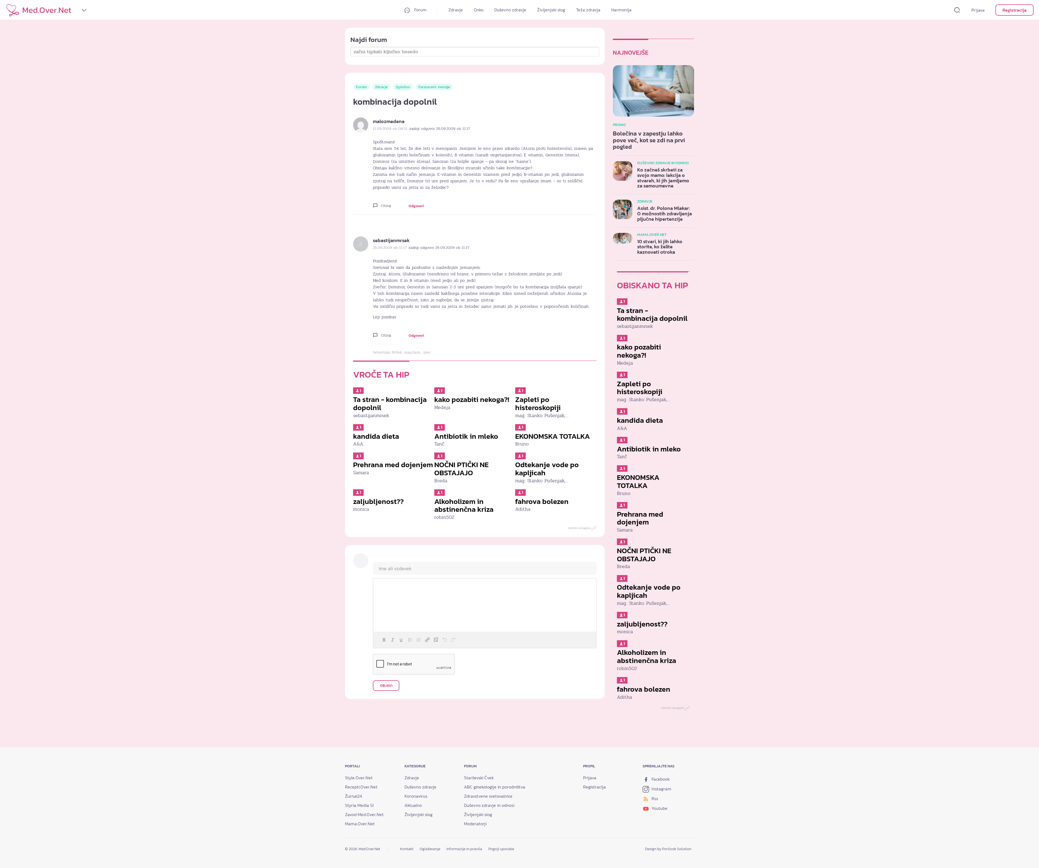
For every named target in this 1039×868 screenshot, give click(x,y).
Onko (479, 9)
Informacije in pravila (464, 849)
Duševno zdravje (510, 9)
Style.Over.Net (359, 777)
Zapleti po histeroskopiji (538, 403)
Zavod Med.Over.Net (364, 814)
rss (654, 798)
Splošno (403, 87)
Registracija (1014, 10)
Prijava (978, 10)
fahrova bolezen (541, 501)
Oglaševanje (430, 849)
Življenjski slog (551, 9)
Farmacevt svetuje (434, 87)
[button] (384, 639)
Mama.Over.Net (360, 823)
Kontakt (406, 849)
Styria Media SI (359, 805)
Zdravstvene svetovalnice (488, 796)
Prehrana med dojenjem (393, 464)
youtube (659, 808)
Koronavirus (416, 796)
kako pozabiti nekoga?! (471, 399)
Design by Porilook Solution (668, 849)
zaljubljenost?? (378, 501)
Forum (419, 9)
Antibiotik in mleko (466, 436)
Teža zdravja (588, 9)
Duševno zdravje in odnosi (489, 805)
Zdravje (455, 9)
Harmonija (621, 9)
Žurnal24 (353, 796)
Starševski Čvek (479, 777)
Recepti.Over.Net (361, 787)
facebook (660, 779)
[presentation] (383, 639)
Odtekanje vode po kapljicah (547, 468)
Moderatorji (475, 823)
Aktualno (413, 805)
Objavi (386, 685)
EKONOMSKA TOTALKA (552, 436)
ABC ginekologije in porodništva (494, 787)
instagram (660, 789)
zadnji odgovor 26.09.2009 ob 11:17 (439, 128)
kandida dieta (376, 436)
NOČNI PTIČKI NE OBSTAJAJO (461, 468)
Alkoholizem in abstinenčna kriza (464, 505)
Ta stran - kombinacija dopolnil (390, 403)
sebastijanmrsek (391, 240)
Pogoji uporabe (501, 849)
